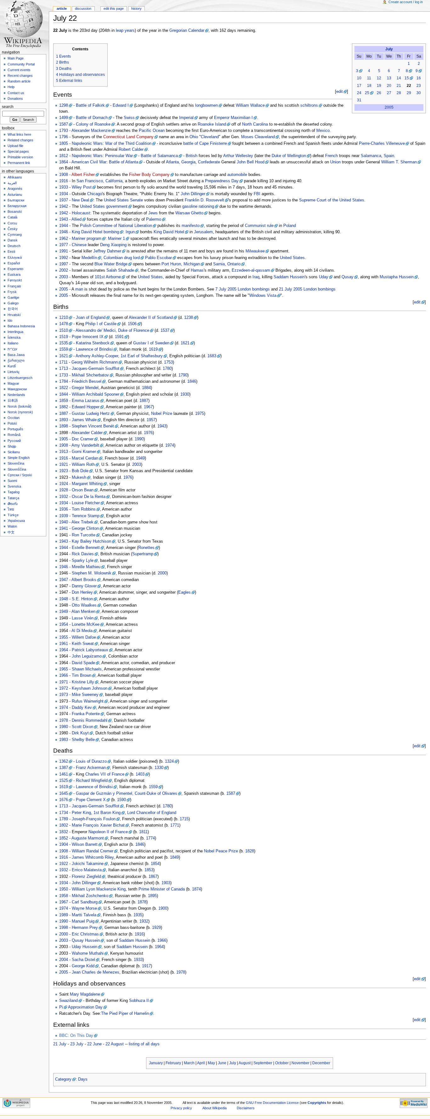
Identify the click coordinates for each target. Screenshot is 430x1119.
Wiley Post (82, 187)
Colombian (113, 258)
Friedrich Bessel (86, 381)
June (222, 1063)
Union (335, 162)
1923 (63, 471)
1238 (188, 317)
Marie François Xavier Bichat (98, 825)
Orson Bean (82, 490)
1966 (63, 675)
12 (379, 78)
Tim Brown (81, 675)
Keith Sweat (83, 643)
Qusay (348, 277)
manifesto (191, 225)
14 (399, 78)
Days (83, 1079)
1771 (174, 825)
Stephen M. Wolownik (91, 573)
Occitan (14, 418)
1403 (140, 774)
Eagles (184, 592)
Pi (61, 1007)
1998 (63, 927)
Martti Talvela (84, 915)
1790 (182, 375)
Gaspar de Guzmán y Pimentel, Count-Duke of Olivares (126, 793)
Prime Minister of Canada (162, 889)
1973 (63, 694)
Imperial (186, 118)
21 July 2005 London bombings (307, 289)
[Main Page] (24, 24)
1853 (148, 870)
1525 (63, 780)
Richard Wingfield (92, 780)
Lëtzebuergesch (20, 378)
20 (389, 85)
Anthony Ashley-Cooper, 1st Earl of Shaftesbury (119, 356)
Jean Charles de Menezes (95, 972)
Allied (76, 219)
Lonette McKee (85, 624)
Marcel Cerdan (85, 458)
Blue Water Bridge (110, 264)
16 (418, 78)
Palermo (153, 219)
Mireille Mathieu (86, 567)
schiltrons (309, 105)
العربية (12, 183)
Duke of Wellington (289, 156)
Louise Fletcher (86, 503)
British (191, 156)
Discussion (83, 8)
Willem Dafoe (84, 637)
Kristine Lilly (83, 682)
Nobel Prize (161, 413)
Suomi (12, 481)
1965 (63, 669)
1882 (63, 407)
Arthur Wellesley (238, 156)
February (173, 1063)
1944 (63, 225)
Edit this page (114, 8)
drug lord (132, 258)
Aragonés (15, 188)
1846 (191, 381)
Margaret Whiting (87, 484)
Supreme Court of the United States (331, 200)
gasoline (189, 206)
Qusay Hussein (86, 940)
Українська (16, 521)
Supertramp (142, 554)
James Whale (84, 420)
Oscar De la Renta (88, 497)
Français (14, 286)
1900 (162, 908)
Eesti (11, 251)
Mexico (323, 130)
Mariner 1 (116, 238)
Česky (13, 229)
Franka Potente (86, 714)
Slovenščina (17, 469)
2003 (63, 277)
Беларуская (17, 206)
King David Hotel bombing (95, 232)
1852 (63, 838)
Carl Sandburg (85, 902)
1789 (63, 819)
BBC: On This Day (76, 1035)
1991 (63, 251)
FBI (257, 194)
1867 (153, 876)
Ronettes (146, 547)
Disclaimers (246, 1108)
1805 (63, 143)
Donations (15, 98)
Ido (10, 320)
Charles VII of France (104, 774)
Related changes (20, 140)
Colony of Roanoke (93, 124)
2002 (63, 270)
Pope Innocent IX (88, 337)
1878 (142, 902)
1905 (63, 439)
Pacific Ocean (152, 130)
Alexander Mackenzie (91, 130)
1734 (63, 813)
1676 (63, 800)
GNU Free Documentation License (272, 1103)
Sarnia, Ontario (226, 264)
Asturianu (15, 194)
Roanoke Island (212, 124)
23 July (76, 1044)
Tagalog (14, 492)
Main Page (16, 58)
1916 (63, 181)
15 (407, 78)
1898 (63, 426)
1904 (63, 844)
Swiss (129, 118)
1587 (63, 124)
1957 (151, 420)
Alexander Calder (87, 433)
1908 (63, 174)
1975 (199, 413)
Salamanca (371, 156)
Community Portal (21, 64)
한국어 (13, 309)
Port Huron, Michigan (180, 264)
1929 (156, 927)
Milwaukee (255, 251)
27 (389, 93)
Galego (13, 303)
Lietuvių (13, 372)
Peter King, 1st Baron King (96, 813)
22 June (94, 1044)
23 (418, 85)
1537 (165, 330)
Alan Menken (83, 611)
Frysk (12, 292)
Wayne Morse (84, 908)
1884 (146, 388)
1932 (63, 497)
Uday (323, 277)
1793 (63, 130)
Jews (153, 213)
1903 (165, 883)
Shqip (12, 446)
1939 (63, 516)
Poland (289, 225)
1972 (63, 688)
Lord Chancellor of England (151, 813)
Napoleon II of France (108, 832)
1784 (63, 381)
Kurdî (12, 366)
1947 (63, 580)
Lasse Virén (82, 618)
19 (379, 85)
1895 (152, 896)
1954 (63, 624)
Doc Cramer (82, 439)
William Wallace (250, 105)
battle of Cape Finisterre (205, 143)
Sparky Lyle (82, 560)
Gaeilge (13, 297)
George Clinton (85, 528)
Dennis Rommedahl (89, 720)
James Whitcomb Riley (93, 857)
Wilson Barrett (85, 844)
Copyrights (317, 1103)
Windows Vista (262, 295)
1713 (63, 368)
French (331, 156)
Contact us (16, 93)
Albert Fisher (83, 174)
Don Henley (82, 592)
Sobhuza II (139, 1000)
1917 (146, 966)
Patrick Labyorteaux (90, 650)
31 (359, 100)
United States (292, 258)
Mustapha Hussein (397, 277)
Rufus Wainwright (88, 701)
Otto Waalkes (84, 605)
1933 (63, 187)
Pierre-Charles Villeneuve (382, 143)
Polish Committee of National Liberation (116, 225)
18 (369, 85)
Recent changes (20, 75)
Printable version (20, 157)
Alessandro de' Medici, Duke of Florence (112, 330)
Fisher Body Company (149, 174)
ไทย (11, 509)
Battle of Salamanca (159, 156)
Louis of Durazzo (91, 761)
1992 (63, 258)
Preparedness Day (222, 181)
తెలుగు (13, 504)
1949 (140, 458)
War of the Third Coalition (128, 143)
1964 (63, 650)
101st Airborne (108, 277)
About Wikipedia (214, 1108)
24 (359, 93)
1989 (63, 915)
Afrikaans (15, 177)
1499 (63, 118)
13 (389, 78)
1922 (63, 864)
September (262, 1063)
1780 (167, 368)
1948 (63, 599)
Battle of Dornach (92, 118)
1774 (150, 838)
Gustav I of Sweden (151, 343)
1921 (63, 464)
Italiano (13, 343)
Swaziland (68, 1000)
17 (359, 85)
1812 (63, 156)
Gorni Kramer (84, 451)
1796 (63, 137)
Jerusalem (203, 232)
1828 (249, 851)
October (282, 1063)
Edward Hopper (85, 407)
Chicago (94, 194)
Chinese (79, 245)
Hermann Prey (85, 927)
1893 (63, 420)
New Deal (80, 200)
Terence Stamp (85, 516)
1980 (63, 727)
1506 (132, 324)
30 (418, 93)
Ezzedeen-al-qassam (251, 270)
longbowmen (206, 105)
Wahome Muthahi (88, 953)
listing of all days (144, 1044)
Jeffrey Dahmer (107, 251)
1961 (63, 643)
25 (367, 93)
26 (379, 93)
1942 (63, 206)
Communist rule (259, 225)
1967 (148, 407)
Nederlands (16, 395)
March (189, 1063)
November (300, 1063)
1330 (159, 768)
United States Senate (123, 200)
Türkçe (13, 515)
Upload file (15, 146)
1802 (63, 825)
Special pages (18, 151)
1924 (63, 484)
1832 (63, 832)
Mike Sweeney (85, 694)
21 (399, 85)
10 (359, 78)
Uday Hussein (84, 947)
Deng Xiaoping (113, 245)
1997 (63, 264)
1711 (63, 362)
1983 (63, 740)
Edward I (121, 105)
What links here (19, 134)
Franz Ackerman (91, 768)
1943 (63, 219)
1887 (143, 400)
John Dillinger (193, 194)
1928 (63, 490)
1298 (63, 105)
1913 (63, 451)
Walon (12, 526)
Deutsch (14, 246)
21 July (59, 1044)
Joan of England (90, 317)
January (156, 1063)
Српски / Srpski (20, 475)
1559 (63, 349)
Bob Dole (80, 471)
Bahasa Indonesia (21, 326)
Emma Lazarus (85, 400)
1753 (168, 362)
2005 (389, 107)
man (79, 289)
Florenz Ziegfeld (86, 876)
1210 (63, 317)
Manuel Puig (83, 921)
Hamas (197, 270)
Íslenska (14, 337)
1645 (63, 793)
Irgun (130, 232)
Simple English (19, 458)
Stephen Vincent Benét (93, 426)
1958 (63, 896)
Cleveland (210, 137)
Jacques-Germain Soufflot (95, 368)
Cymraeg (15, 234)
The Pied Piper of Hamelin (125, 1013)
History (136, 8)
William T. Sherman (399, 162)
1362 (63, 761)
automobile (237, 174)
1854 (155, 864)
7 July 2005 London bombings (242, 289)
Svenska (14, 486)
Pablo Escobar (158, 258)
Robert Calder (131, 149)
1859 (63, 400)
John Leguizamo (87, 656)
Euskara (14, 274)
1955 (63, 637)
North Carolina (255, 124)
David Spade (83, 663)
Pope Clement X (91, 800)
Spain (389, 156)
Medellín (89, 258)
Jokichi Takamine (88, 864)
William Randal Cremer (92, 851)
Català (12, 217)
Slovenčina (16, 463)
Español (14, 263)
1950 (63, 889)
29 (409, 93)
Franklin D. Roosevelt (204, 200)
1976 (148, 433)
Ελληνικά (15, 257)
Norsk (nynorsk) (20, 412)
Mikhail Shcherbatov (90, 375)
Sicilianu (14, 452)
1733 (63, 375)
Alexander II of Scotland (151, 317)
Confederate (209, 162)
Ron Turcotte (83, 535)
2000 (162, 573)
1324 (169, 761)
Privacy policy (181, 1108)
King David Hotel (169, 232)
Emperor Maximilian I (233, 118)
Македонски (17, 389)
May (211, 1063)
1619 (153, 349)
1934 (63, 194)
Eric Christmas (85, 934)
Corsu (12, 223)
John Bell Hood (250, 162)
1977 (63, 245)
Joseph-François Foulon (94, 819)
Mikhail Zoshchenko (90, 896)
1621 (185, 343)
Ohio (194, 137)
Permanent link (19, 163)
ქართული (16, 360)
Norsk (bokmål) (19, 406)
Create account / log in (405, 2)
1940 (63, 522)
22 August (114, 1044)
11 (369, 78)
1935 (137, 915)
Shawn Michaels (87, 669)
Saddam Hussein (289, 277)
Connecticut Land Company (128, 137)
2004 (63, 960)
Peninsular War (119, 156)
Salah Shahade (120, 270)
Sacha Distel (83, 960)
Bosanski (15, 211)
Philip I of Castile (100, 324)
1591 (119, 337)
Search (8, 107)
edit (339, 91)
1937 (63, 200)
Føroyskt (15, 280)
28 (399, 93)
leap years (125, 30)
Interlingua (15, 332)
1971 (63, 682)
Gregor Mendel (85, 388)
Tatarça (13, 498)
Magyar (13, 383)
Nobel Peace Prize (221, 851)
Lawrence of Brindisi (94, 349)
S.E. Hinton (82, 599)
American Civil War (88, 162)
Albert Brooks (83, 580)
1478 (63, 324)
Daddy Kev (82, 707)
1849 (174, 857)
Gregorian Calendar (186, 30)
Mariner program (86, 238)
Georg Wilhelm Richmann (94, 362)
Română (14, 435)
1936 (63, 509)
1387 (63, 768)
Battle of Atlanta (123, 162)
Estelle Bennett (86, 547)
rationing (206, 206)
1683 (211, 356)
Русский (14, 441)
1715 (184, 819)
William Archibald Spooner (95, 394)
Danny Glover (84, 586)
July (389, 49)
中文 (11, 532)
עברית (12, 349)
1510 (63, 330)
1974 (169, 445)
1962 (63, 238)
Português (15, 429)
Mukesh (79, 477)
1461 (63, 774)
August (245, 1063)
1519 (63, 337)
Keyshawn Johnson (89, 688)
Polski (12, 423)
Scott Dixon (82, 727)
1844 (63, 394)
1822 (63, 388)
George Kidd (83, 966)
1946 (63, 232)
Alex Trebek (82, 522)
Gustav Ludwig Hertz (91, 413)
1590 (121, 800)
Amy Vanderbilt (85, 445)
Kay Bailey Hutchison (91, 541)
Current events (19, 70)
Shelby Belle (83, 740)
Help (11, 87)
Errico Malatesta (87, 870)
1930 (184, 394)
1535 (63, 343)
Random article (19, 81)
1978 (63, 720)
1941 (63, 528)
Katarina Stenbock (93, 343)
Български (16, 200)
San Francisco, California (99, 181)
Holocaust (81, 213)
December (321, 1063)
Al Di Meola (82, 631)
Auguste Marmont (87, 838)
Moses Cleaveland (258, 137)
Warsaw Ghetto (189, 213)
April (201, 1063)
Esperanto (15, 269)
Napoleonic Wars (87, 143)
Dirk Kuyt (80, 733)
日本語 (13, 400)
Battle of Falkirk (90, 105)
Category (63, 1079)
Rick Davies (83, 554)
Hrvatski (14, 315)
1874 (196, 889)
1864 (63, 162)
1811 (143, 832)
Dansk (13, 240)
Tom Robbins (84, 509)
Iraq (255, 277)
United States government (103, 206)
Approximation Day (85, 1007)
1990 (139, 439)
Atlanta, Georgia (180, 162)
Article (62, 8)
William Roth (83, 464)
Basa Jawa (16, 355)
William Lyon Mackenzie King (99, 889)
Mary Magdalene (85, 994)
